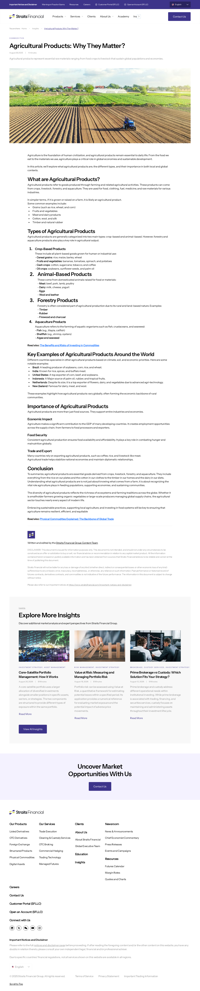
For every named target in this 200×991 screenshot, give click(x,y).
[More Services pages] (82, 16)
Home (24, 28)
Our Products (18, 824)
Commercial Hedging (51, 850)
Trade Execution (48, 831)
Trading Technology (50, 857)
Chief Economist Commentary (122, 837)
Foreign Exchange (20, 844)
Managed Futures (49, 863)
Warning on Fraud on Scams (53, 4)
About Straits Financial (88, 839)
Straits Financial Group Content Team (77, 542)
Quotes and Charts (115, 879)
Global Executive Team (87, 846)
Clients (79, 824)
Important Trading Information (141, 976)
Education (81, 854)
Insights (35, 28)
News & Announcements (119, 831)
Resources (74, 4)
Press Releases (113, 844)
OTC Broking (46, 844)
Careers (86, 4)
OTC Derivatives (18, 837)
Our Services (47, 824)
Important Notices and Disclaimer (23, 4)
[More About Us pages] (112, 16)
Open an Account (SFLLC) (137, 4)
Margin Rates (112, 872)
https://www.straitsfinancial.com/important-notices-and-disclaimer (100, 584)
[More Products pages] (65, 16)
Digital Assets (17, 864)
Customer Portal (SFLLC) (108, 4)
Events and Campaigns (118, 850)
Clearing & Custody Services (54, 837)
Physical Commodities (22, 857)
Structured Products (21, 850)
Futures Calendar (114, 866)
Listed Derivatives (19, 831)
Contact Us (17, 895)
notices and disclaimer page (49, 945)
